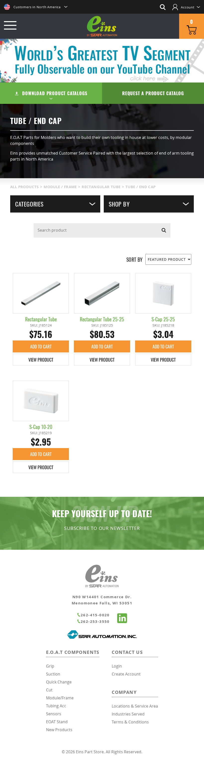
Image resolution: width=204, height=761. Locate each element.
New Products (59, 729)
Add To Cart (40, 346)
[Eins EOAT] (122, 619)
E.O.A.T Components (73, 652)
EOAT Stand (57, 721)
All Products (24, 186)
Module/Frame (60, 698)
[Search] (163, 230)
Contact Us (127, 652)
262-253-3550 (95, 621)
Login (117, 666)
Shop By (119, 203)
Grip (50, 666)
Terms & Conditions (130, 722)
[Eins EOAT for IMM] (102, 586)
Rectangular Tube (101, 186)
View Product (40, 359)
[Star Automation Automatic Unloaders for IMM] (102, 637)
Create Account (126, 674)
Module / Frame (60, 186)
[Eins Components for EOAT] (102, 27)
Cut (49, 690)
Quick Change (59, 682)
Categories (29, 203)
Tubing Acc (56, 706)
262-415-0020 (95, 615)
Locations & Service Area (135, 706)
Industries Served (128, 714)
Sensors (53, 714)
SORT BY (134, 259)
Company (124, 692)
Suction (53, 674)
